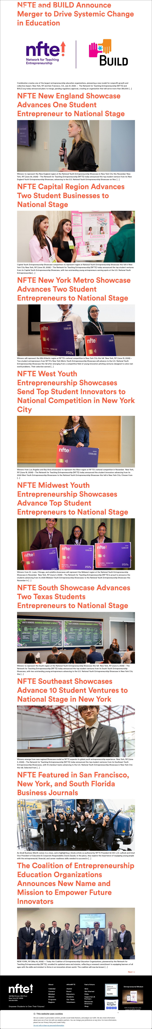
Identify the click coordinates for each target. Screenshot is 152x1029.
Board (68, 991)
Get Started (89, 991)
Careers (51, 991)
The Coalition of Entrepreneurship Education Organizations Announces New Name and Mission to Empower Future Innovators (75, 883)
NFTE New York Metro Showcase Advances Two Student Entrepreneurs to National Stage (74, 289)
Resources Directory (88, 1003)
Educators (70, 994)
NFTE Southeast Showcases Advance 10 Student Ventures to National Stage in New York (72, 690)
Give (47, 7)
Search (60, 7)
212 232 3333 (13, 1000)
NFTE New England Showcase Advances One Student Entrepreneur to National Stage (71, 105)
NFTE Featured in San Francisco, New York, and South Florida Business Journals (73, 784)
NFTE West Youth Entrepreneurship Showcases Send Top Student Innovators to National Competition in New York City (76, 391)
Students (70, 997)
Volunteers (70, 1002)
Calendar (38, 7)
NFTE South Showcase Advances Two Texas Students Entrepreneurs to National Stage (73, 597)
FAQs (86, 994)
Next (131, 972)
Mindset (51, 994)
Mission (51, 997)
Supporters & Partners (89, 998)
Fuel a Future (89, 984)
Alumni (69, 989)
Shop (53, 7)
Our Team (70, 999)
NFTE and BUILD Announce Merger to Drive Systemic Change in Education (75, 14)
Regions (51, 1002)
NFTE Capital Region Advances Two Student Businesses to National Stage (71, 195)
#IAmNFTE (70, 984)
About (50, 984)
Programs (52, 999)
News (29, 7)
